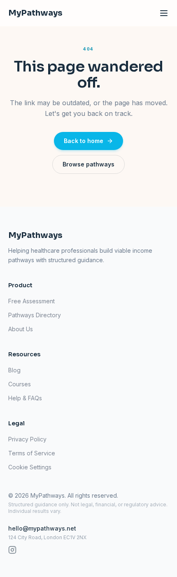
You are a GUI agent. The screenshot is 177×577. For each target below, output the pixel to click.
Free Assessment (31, 301)
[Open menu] (164, 13)
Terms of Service (31, 453)
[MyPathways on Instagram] (12, 550)
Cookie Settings (29, 467)
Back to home (83, 140)
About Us (20, 328)
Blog (14, 370)
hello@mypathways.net (42, 528)
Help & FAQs (25, 398)
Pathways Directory (34, 315)
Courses (19, 384)
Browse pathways (88, 164)
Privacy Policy (27, 439)
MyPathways (35, 13)
